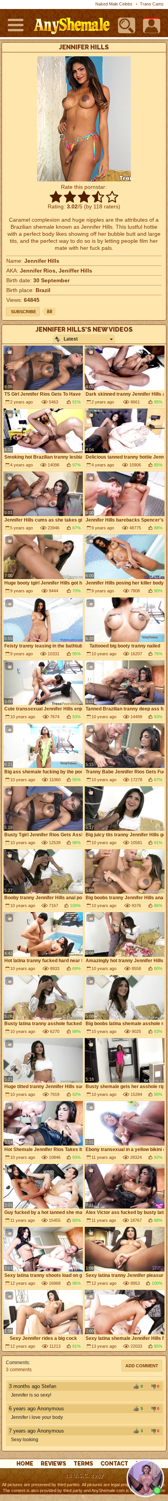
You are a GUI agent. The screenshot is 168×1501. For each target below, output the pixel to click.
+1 (135, 1386)
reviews (53, 1463)
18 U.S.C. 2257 (84, 1475)
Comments (17, 1362)
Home (24, 1463)
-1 (152, 1386)
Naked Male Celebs (113, 4)
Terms (83, 1463)
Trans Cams (152, 4)
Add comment (141, 1365)
